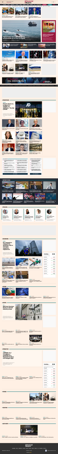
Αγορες (8, 4)
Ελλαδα (21, 4)
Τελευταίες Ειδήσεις (9, 2)
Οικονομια (4, 4)
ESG (34, 4)
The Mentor (44, 4)
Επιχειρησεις (12, 4)
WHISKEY (30, 452)
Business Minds (39, 4)
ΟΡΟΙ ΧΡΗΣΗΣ (27, 450)
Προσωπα (17, 4)
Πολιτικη (24, 4)
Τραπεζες (31, 4)
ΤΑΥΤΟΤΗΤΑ (30, 450)
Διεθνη (28, 4)
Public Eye (49, 4)
